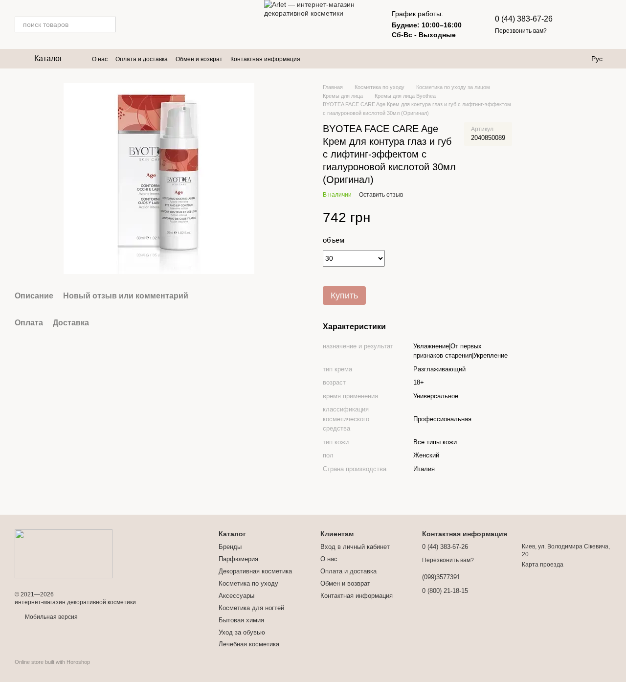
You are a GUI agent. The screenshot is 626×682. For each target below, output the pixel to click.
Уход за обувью (242, 632)
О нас (100, 59)
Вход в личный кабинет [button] (355, 546)
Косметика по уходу (248, 583)
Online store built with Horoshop (52, 662)
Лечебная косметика (249, 644)
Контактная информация (265, 59)
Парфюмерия (238, 559)
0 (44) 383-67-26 (524, 19)
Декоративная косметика (255, 571)
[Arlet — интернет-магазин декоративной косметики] (63, 553)
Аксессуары (236, 595)
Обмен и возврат (199, 59)
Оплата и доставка (141, 59)
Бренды (230, 546)
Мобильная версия (50, 617)
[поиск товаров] (108, 24)
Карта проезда (542, 564)
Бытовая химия (241, 620)
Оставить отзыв (381, 194)
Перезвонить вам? (521, 30)
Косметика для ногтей (251, 608)
